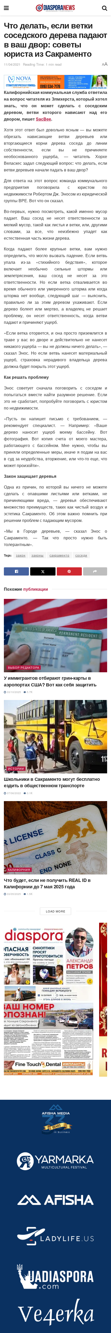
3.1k (29, 793)
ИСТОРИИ (16, 768)
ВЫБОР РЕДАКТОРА (23, 667)
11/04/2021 (12, 64)
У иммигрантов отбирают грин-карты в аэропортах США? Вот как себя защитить (50, 681)
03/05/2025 (13, 894)
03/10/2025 (13, 692)
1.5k (29, 894)
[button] (55, 1000)
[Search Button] (104, 7)
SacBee (43, 119)
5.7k (29, 692)
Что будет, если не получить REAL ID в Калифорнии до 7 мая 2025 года (47, 883)
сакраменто (59, 555)
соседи (81, 555)
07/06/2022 (13, 793)
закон (21, 555)
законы (37, 555)
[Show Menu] (6, 7)
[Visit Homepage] (55, 8)
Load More (55, 911)
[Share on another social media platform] (95, 571)
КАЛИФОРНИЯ (19, 870)
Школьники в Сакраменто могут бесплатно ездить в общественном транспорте (52, 782)
